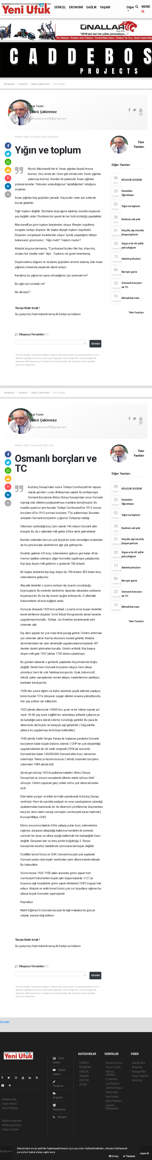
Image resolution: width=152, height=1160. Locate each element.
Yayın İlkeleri (9, 1103)
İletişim (62, 1117)
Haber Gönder (10, 1129)
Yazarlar (23, 84)
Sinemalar (112, 1092)
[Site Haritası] (4, 1085)
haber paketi (7, 1155)
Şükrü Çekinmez (40, 84)
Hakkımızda (9, 1099)
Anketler (137, 1067)
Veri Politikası (10, 1108)
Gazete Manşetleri (112, 1107)
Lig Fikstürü (112, 1083)
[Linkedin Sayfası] (31, 1077)
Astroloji (137, 1080)
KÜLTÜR (84, 1080)
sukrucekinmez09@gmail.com (47, 118)
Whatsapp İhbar (11, 1125)
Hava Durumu (114, 1062)
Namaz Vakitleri (110, 1073)
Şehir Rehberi (114, 1100)
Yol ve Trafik (113, 1067)
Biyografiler (139, 1071)
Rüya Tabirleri (140, 1075)
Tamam (130, 1156)
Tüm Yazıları (136, 312)
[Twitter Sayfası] (10, 1077)
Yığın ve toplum (131, 206)
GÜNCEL (60, 7)
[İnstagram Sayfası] (17, 1077)
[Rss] (38, 1077)
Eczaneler (112, 1079)
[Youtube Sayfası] (24, 1077)
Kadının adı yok (131, 219)
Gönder (95, 343)
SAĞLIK (91, 7)
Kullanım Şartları (12, 1120)
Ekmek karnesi (131, 297)
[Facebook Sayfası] (3, 1077)
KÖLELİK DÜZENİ (132, 179)
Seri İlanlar (112, 1096)
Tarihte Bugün (114, 1087)
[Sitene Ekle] (11, 1085)
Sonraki (4, 1022)
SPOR (82, 1084)
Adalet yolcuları (131, 258)
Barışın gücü (129, 271)
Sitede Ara (138, 1062)
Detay (115, 1156)
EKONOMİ (76, 7)
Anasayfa (9, 84)
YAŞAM (105, 7)
